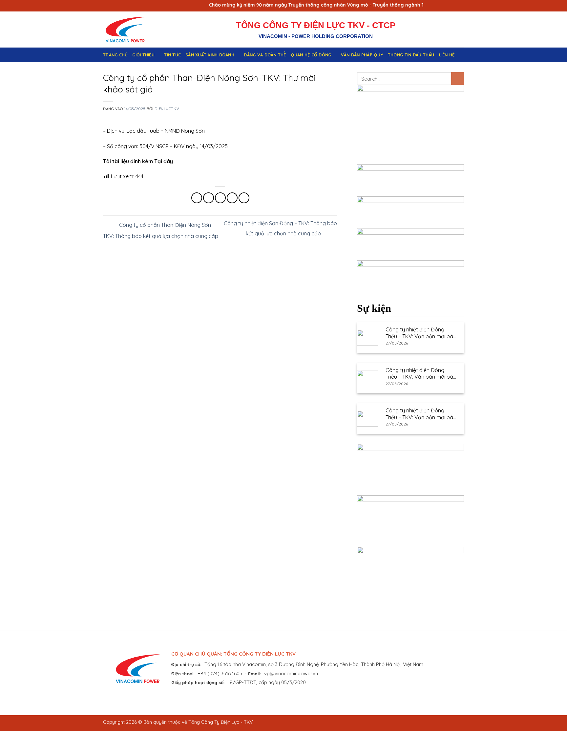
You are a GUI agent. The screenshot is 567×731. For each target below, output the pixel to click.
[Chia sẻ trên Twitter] (208, 197)
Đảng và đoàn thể (265, 54)
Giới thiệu (143, 54)
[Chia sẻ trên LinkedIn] (244, 197)
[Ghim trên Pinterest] (232, 197)
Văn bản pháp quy (362, 54)
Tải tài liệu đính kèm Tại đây (138, 161)
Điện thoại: (183, 673)
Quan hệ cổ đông (311, 54)
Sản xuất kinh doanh (209, 54)
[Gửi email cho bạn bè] (220, 197)
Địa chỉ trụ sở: (186, 664)
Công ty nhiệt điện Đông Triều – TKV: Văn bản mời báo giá (421, 333)
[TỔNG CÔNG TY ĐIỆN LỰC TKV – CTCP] (130, 29)
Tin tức (172, 54)
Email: (254, 673)
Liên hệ (447, 54)
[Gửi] (457, 78)
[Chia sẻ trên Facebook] (196, 197)
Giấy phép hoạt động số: (198, 682)
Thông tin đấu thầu (411, 54)
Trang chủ (115, 54)
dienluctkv (167, 109)
